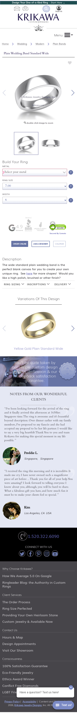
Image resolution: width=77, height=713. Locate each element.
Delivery (61, 284)
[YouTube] (55, 553)
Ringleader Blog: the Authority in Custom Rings (34, 584)
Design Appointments (19, 643)
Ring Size (7, 180)
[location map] (25, 8)
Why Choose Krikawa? (17, 568)
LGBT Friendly (12, 692)
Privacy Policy (12, 701)
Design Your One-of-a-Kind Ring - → (38, 2)
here (29, 273)
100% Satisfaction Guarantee (25, 665)
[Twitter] (22, 553)
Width (6, 194)
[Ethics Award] (28, 224)
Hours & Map (12, 637)
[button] (73, 93)
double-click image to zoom (39, 123)
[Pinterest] (38, 553)
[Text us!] (63, 706)
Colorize (59, 244)
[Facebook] (30, 553)
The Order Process (16, 601)
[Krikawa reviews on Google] (15, 227)
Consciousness (12, 658)
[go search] (46, 8)
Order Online (20, 244)
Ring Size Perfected (17, 608)
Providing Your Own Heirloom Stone (30, 615)
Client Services (11, 595)
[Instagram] (47, 553)
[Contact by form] (17, 8)
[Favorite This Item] (70, 62)
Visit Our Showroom (17, 650)
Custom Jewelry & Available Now (27, 621)
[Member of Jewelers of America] (40, 226)
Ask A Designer (40, 244)
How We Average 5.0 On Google (27, 575)
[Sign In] (58, 8)
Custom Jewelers (39, 22)
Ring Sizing (12, 284)
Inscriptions (37, 284)
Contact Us (9, 630)
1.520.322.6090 (43, 536)
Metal (5, 166)
